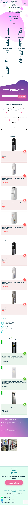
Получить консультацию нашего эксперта (14, 482)
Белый (14, 108)
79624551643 (7, 497)
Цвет (14, 107)
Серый (7, 108)
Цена (14, 127)
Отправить (22, 96)
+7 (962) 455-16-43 (15, 7)
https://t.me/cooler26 (9, 499)
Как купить (14, 1)
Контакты (14, 5)
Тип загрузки (14, 117)
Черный (22, 108)
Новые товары (14, 134)
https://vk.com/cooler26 (9, 502)
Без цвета (18, 110)
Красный (10, 110)
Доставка (14, 4)
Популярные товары (14, 337)
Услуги (14, 2)
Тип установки (5, 117)
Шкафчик (14, 122)
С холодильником (22, 117)
